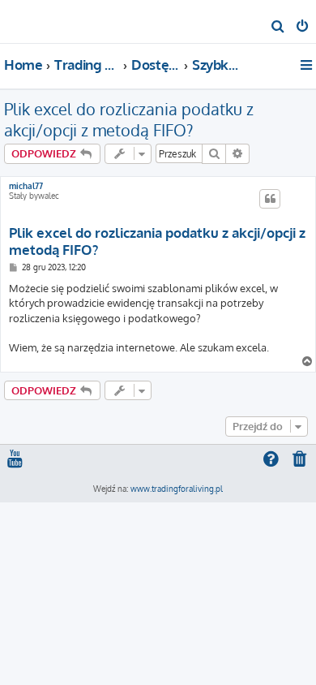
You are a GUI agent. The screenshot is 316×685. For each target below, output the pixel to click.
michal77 (26, 186)
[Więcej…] (307, 65)
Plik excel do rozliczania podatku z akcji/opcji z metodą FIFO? (129, 119)
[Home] (39, 20)
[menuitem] (278, 27)
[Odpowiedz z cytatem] (269, 199)
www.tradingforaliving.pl (176, 488)
